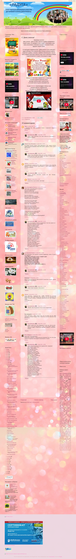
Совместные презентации (64, 310)
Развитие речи (62, 304)
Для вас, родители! (63, 164)
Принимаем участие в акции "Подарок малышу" (12, 395)
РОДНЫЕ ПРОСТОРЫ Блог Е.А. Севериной (11, 151)
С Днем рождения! (10, 433)
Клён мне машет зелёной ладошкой (13, 504)
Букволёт (8, 183)
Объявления (62, 283)
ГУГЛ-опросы (62, 216)
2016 (7, 356)
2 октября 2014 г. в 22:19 (41, 323)
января (8, 469)
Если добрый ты (63, 228)
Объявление (9, 368)
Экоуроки (61, 325)
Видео (61, 207)
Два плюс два (9, 175)
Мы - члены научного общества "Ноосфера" (11, 416)
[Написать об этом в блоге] (38, 117)
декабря (8, 360)
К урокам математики (11, 424)
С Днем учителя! (10, 448)
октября (8, 364)
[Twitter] (68, 70)
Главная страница (38, 399)
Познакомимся (62, 156)
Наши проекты (62, 170)
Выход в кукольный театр (11, 442)
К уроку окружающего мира (12, 418)
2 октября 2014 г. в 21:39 (41, 286)
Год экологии (62, 213)
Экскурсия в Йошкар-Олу (11, 414)
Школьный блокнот (10, 167)
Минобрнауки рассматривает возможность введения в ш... (12, 397)
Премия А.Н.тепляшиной (64, 301)
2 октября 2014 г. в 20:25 (41, 153)
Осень (61, 287)
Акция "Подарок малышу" (11, 378)
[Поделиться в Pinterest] (42, 117)
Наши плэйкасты (63, 275)
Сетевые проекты (63, 307)
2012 (7, 473)
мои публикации (62, 252)
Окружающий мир (63, 284)
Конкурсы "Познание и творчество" (11, 428)
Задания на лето (62, 443)
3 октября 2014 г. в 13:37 (35, 179)
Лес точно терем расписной (12, 420)
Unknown (26, 163)
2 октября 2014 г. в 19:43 (32, 126)
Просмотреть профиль (9, 119)
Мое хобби (61, 249)
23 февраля (62, 195)
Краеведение (62, 239)
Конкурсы (61, 237)
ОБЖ (61, 281)
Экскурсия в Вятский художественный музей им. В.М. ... (12, 366)
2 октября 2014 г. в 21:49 (41, 221)
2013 (7, 471)
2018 (7, 352)
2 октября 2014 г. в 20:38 (39, 252)
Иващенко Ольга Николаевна (30, 143)
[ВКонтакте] (67, 70)
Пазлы (61, 290)
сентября (9, 456)
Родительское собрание (11, 400)
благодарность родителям (64, 202)
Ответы (27, 132)
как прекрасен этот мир (64, 234)
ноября (8, 362)
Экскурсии (61, 404)
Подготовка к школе (63, 296)
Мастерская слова (63, 245)
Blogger (60, 556)
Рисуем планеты (10, 376)
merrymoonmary (52, 556)
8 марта (61, 196)
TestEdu (67, 441)
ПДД (60, 293)
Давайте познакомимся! (11, 436)
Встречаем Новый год (64, 211)
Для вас (61, 219)
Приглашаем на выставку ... (14, 192)
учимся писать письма (64, 319)
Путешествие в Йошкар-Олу (12, 409)
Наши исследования (63, 272)
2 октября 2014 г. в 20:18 (40, 143)
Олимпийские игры (63, 286)
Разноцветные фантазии (11, 190)
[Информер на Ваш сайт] (62, 67)
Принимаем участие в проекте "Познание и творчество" (12, 439)
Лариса (26, 126)
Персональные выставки (64, 295)
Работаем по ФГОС (63, 302)
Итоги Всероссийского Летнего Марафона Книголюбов (12, 371)
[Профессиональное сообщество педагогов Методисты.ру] (15, 553)
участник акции (65, 92)
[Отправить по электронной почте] (37, 117)
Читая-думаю (62, 391)
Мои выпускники (63, 251)
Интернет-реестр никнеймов (10, 545)
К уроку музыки (10, 431)
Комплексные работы (63, 236)
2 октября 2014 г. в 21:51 (41, 173)
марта (8, 466)
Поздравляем (27, 119)
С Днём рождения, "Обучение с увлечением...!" (13, 163)
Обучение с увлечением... (11, 160)
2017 (7, 354)
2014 (7, 359)
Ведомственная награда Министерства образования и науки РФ (13, 486)
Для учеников (62, 222)
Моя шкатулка (62, 255)
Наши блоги (62, 271)
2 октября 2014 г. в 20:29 (32, 163)
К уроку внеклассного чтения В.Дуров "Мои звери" (12, 452)
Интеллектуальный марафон (65, 424)
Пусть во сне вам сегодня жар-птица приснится (11, 445)
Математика (62, 246)
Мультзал (61, 258)
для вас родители (65, 375)
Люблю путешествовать (64, 243)
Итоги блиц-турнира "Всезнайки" (10, 422)
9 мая (61, 198)
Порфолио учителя (63, 299)
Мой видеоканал (63, 158)
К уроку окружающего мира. (12, 384)
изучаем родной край (63, 231)
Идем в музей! (9, 379)
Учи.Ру (61, 314)
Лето (60, 240)
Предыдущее (54, 399)
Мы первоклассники (63, 262)
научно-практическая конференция (63, 264)
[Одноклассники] (69, 70)
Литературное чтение (63, 242)
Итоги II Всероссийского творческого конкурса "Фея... (11, 391)
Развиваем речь (10, 441)
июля (8, 459)
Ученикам (61, 177)
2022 (7, 349)
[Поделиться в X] (40, 117)
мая (8, 463)
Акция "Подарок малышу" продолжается (11, 388)
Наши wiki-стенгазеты (63, 280)
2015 (7, 357)
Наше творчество (63, 268)
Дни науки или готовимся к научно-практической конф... (12, 374)
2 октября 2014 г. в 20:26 (41, 134)
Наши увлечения (63, 278)
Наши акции (62, 269)
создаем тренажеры (63, 311)
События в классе (63, 308)
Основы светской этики (64, 289)
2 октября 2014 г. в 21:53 (41, 306)
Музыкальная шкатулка (64, 257)
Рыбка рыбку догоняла (11, 454)
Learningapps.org (63, 328)
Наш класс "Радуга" (63, 167)
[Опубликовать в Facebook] (41, 117)
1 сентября (62, 191)
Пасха (61, 292)
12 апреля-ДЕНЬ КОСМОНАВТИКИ (63, 193)
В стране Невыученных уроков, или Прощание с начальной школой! (13, 179)
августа (8, 458)
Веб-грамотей (62, 204)
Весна (61, 205)
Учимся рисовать (63, 322)
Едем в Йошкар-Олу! (10, 446)
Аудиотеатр (62, 199)
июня (8, 461)
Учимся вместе (62, 316)
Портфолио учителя (10, 386)
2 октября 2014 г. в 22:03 (36, 314)
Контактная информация (64, 183)
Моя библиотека (62, 254)
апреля (8, 464)
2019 (7, 351)
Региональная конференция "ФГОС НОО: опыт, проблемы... (12, 407)
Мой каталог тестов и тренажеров (63, 185)
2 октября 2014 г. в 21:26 (32, 294)
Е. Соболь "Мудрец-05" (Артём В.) (13, 185)
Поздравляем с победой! (11, 383)
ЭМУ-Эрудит (9, 412)
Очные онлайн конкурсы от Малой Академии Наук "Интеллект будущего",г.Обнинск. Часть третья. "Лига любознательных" (11, 155)
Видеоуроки (62, 180)
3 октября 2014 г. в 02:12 (36, 334)
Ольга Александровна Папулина (31, 187)
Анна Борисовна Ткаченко (30, 252)
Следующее (23, 399)
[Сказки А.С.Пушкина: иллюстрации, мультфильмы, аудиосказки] (8, 326)
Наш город (61, 161)
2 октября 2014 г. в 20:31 (41, 187)
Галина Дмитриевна (31, 134)
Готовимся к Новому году (64, 214)
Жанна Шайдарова (28, 334)
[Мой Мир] (60, 72)
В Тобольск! (13, 168)
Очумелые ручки (13, 495)
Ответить (26, 130)
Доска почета (62, 173)
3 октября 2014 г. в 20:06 (41, 344)
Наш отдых (62, 266)
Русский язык (62, 305)
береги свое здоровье (64, 201)
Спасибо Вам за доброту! (11, 404)
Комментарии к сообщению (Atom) (33, 402)
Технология (62, 313)
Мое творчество (62, 248)
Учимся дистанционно (64, 317)
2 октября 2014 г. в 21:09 (34, 277)
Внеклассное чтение (63, 210)
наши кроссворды (63, 274)
